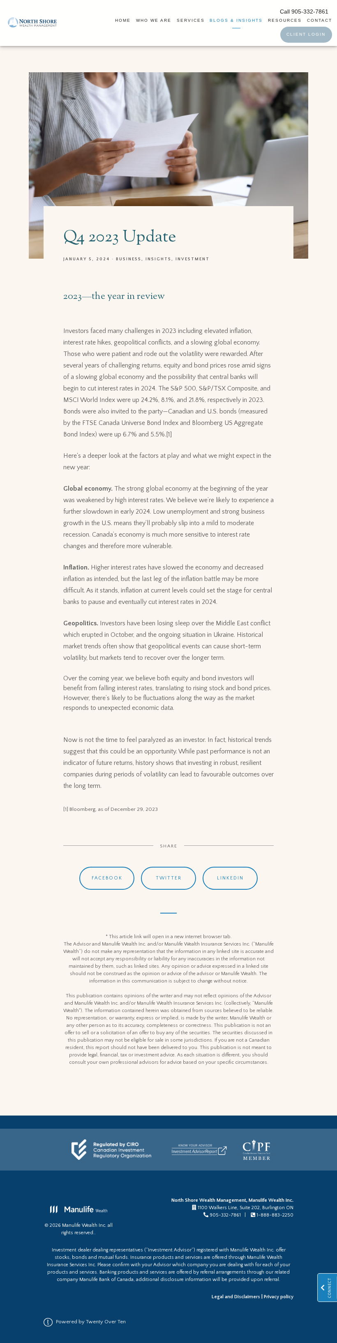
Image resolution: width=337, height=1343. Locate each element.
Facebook (107, 878)
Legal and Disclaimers (236, 1296)
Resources (285, 20)
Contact (319, 20)
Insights (158, 259)
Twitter (169, 878)
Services (191, 20)
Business (128, 259)
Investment (192, 259)
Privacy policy (278, 1296)
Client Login (305, 34)
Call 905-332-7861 (304, 12)
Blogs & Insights (236, 20)
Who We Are (153, 20)
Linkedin (230, 878)
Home (123, 20)
